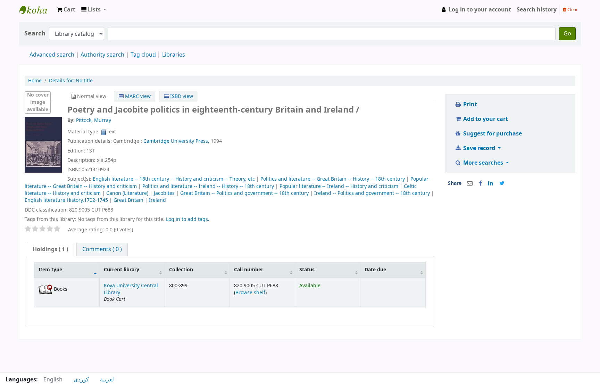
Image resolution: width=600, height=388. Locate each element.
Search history (537, 10)
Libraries (173, 55)
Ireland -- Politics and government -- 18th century (372, 193)
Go (567, 34)
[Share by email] (470, 183)
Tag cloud (143, 55)
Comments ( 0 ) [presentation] (102, 249)
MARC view (137, 96)
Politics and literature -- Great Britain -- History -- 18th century (332, 179)
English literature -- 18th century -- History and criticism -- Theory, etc (174, 179)
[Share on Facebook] (480, 183)
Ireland (157, 200)
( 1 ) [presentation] (50, 249)
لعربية (107, 379)
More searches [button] (483, 163)
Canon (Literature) (127, 193)
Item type (50, 269)
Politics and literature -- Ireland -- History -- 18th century (208, 186)
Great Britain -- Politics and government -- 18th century (244, 193)
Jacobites (164, 193)
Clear (572, 9)
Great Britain (128, 200)
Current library (121, 269)
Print (469, 104)
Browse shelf (250, 292)
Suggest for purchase (492, 134)
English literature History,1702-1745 (66, 200)
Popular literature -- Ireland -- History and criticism (339, 186)
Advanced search (52, 55)
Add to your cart (485, 119)
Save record (479, 148)
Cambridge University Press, (176, 141)
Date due (375, 269)
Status (307, 269)
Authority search (102, 55)
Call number (248, 269)
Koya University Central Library (36, 10)
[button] (66, 10)
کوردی (81, 379)
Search (34, 33)
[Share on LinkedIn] (490, 183)
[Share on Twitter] (502, 183)
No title (71, 80)
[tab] (50, 249)
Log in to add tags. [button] (187, 219)
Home (35, 80)
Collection (181, 269)
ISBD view (181, 96)
